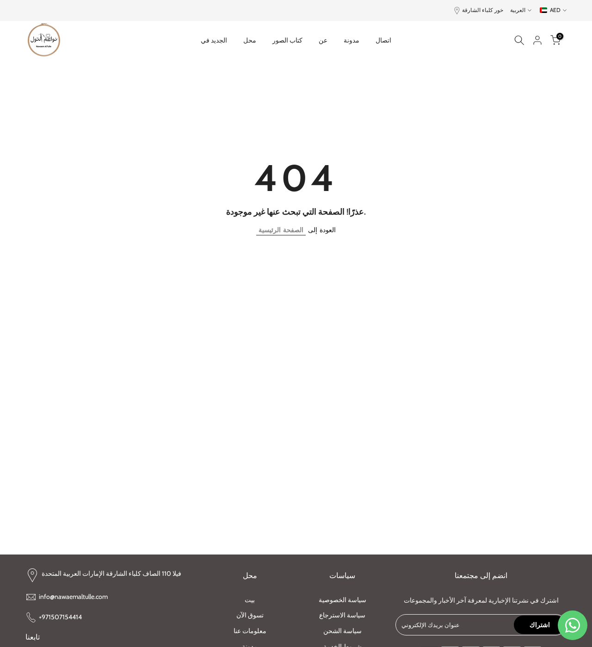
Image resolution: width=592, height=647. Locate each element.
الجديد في (214, 40)
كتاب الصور (287, 40)
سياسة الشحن (342, 631)
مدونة (351, 40)
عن (323, 40)
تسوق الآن (250, 615)
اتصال (383, 40)
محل (249, 40)
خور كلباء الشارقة (482, 9)
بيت (250, 600)
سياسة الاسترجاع (342, 615)
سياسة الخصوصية (342, 600)
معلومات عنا (250, 631)
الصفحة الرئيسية (281, 230)
